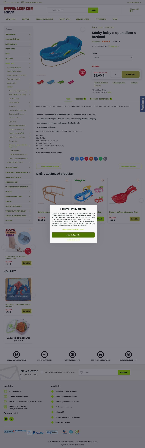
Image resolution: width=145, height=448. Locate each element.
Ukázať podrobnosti (73, 240)
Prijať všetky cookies (73, 235)
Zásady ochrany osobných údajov (73, 229)
